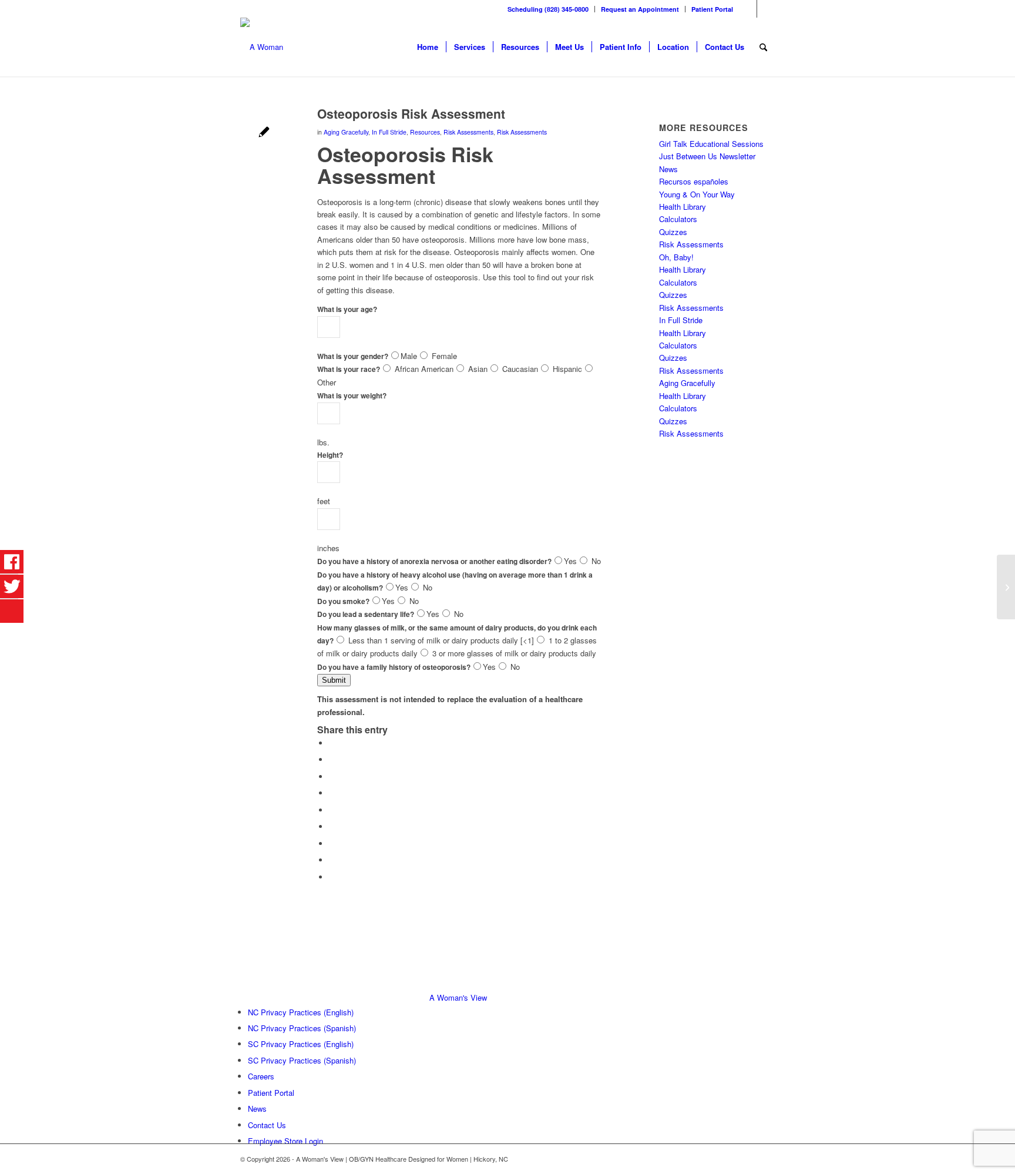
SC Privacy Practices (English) (301, 1043)
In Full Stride (389, 132)
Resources (425, 132)
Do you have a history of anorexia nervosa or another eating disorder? (434, 561)
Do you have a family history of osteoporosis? (393, 667)
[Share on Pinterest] (332, 793)
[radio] (395, 355)
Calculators (678, 218)
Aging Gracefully (346, 132)
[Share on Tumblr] (332, 826)
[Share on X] (332, 759)
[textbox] (328, 327)
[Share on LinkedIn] (332, 810)
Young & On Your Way (697, 194)
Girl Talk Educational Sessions (711, 143)
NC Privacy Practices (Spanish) (302, 1028)
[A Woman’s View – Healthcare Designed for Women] (261, 47)
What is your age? (347, 309)
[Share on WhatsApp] (332, 776)
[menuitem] (548, 9)
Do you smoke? (343, 601)
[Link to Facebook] (748, 9)
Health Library (682, 206)
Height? (330, 455)
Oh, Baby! (676, 257)
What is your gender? (352, 356)
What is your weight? (351, 396)
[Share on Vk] (332, 843)
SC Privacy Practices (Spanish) (302, 1060)
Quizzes (673, 231)
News (668, 169)
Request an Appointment (640, 9)
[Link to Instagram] (766, 9)
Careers (261, 1076)
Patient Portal (712, 9)
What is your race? (348, 369)
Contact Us (267, 1125)
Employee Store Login (285, 1140)
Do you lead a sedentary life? (365, 614)
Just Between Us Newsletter (707, 156)
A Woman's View (458, 997)
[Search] (763, 47)
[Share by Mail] (332, 877)
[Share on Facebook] (332, 743)
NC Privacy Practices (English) (301, 1012)
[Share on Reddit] (332, 860)
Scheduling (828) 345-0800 (548, 9)
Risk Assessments (468, 132)
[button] (334, 680)
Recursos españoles (693, 181)
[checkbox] (387, 368)
